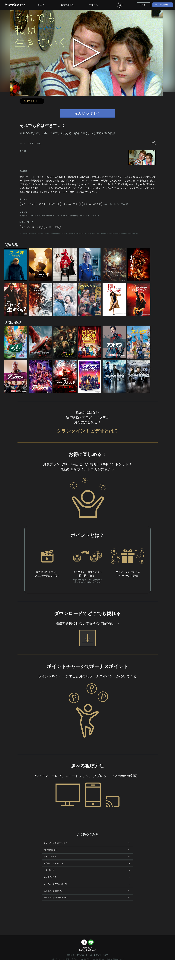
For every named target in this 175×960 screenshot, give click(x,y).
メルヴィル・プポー (70, 204)
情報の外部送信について (115, 959)
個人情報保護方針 (98, 959)
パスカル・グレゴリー (47, 204)
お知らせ (70, 955)
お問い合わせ (55, 959)
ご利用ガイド (82, 955)
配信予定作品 (67, 5)
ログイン (143, 5)
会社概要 (66, 959)
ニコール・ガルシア (92, 204)
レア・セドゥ (27, 204)
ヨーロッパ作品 (52, 227)
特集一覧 (93, 5)
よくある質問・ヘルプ (99, 955)
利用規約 (75, 959)
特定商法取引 (85, 959)
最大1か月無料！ (162, 5)
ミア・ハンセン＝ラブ (31, 227)
